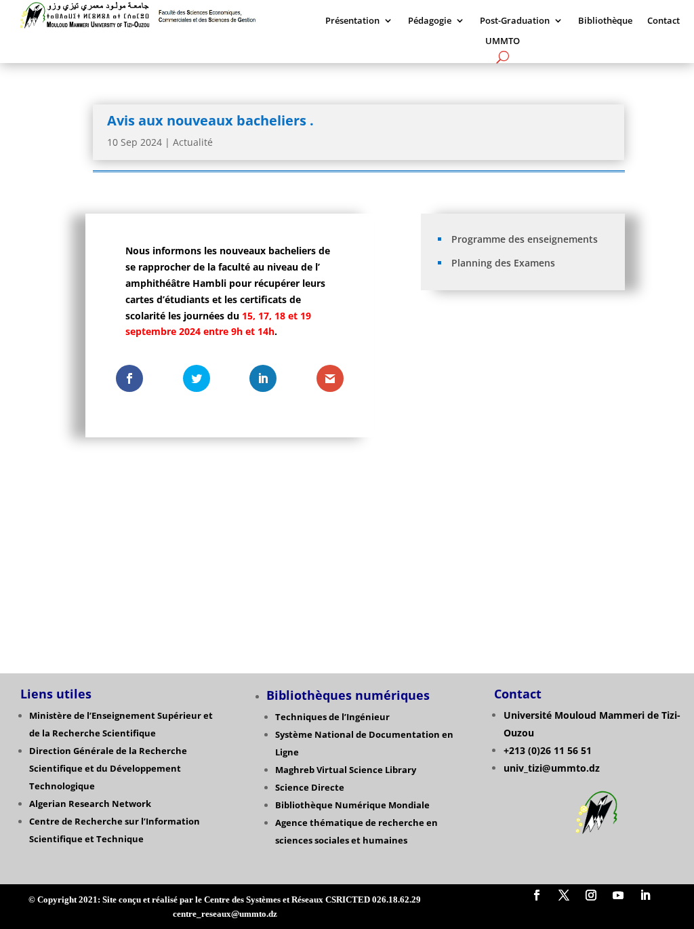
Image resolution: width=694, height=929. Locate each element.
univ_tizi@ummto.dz (552, 768)
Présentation (352, 21)
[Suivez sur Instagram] (591, 895)
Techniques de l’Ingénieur (332, 717)
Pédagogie (429, 21)
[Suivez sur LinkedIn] (645, 895)
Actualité (193, 142)
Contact (663, 21)
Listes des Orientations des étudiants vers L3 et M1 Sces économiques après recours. (524, 505)
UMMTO (502, 41)
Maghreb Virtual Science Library (345, 770)
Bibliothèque (605, 21)
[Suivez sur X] (564, 895)
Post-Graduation (515, 21)
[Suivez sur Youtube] (618, 895)
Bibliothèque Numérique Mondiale (352, 805)
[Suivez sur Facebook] (537, 895)
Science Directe (309, 787)
